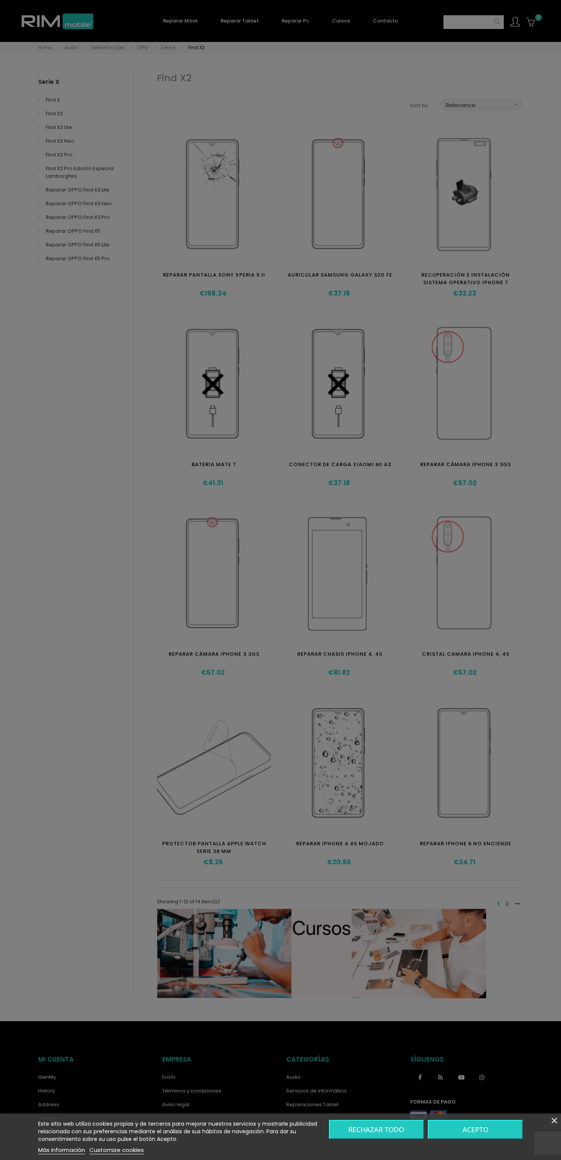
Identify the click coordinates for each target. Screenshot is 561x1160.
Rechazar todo (376, 1129)
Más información (61, 1150)
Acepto (475, 1129)
